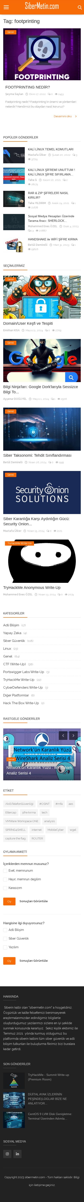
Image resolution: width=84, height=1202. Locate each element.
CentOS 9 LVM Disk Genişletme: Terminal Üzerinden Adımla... (50, 1116)
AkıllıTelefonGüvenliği (19, 803)
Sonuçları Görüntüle (34, 901)
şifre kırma (29, 812)
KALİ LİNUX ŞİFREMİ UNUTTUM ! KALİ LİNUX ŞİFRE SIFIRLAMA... (51, 172)
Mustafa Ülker (37, 154)
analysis (49, 821)
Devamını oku (63, 116)
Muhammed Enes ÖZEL (42, 226)
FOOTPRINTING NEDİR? (27, 87)
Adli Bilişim (11, 625)
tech (44, 812)
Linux (7, 649)
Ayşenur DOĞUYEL (15, 398)
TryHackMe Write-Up (18, 680)
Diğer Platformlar (16, 695)
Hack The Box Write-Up (21, 703)
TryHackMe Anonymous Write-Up (32, 587)
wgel (73, 829)
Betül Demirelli (37, 244)
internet (37, 829)
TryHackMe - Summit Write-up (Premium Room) (48, 1077)
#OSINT (44, 803)
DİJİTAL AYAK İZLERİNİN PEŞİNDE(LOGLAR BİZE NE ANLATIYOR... (47, 1099)
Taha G (32, 180)
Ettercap (10, 812)
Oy (9, 901)
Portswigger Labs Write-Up (23, 672)
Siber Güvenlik (14, 641)
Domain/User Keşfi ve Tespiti (28, 323)
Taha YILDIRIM (37, 203)
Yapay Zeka (12, 633)
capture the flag (15, 838)
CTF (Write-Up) (14, 664)
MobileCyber (56, 829)
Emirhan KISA (11, 330)
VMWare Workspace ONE (21, 821)
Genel (7, 656)
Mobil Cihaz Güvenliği (25, 773)
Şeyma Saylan (14, 94)
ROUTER (37, 838)
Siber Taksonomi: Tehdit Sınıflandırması (37, 455)
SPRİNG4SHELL (15, 829)
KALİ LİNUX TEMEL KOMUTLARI (50, 149)
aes (71, 803)
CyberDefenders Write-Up (23, 687)
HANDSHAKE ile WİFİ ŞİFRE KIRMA (53, 239)
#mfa (59, 803)
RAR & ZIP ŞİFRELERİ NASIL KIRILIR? (48, 195)
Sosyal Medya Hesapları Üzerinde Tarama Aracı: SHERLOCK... (51, 218)
